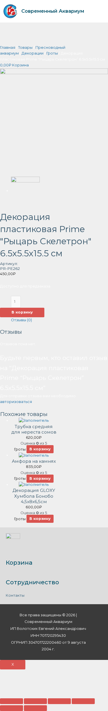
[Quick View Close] (12, 683)
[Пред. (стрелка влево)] (11, 708)
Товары (25, 47)
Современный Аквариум (52, 11)
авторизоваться (16, 402)
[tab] (59, 320)
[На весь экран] (59, 701)
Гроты (52, 53)
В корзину (22, 312)
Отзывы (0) (21, 320)
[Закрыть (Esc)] (11, 701)
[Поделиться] (35, 701)
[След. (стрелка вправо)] (35, 708)
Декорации (32, 53)
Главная (7, 47)
